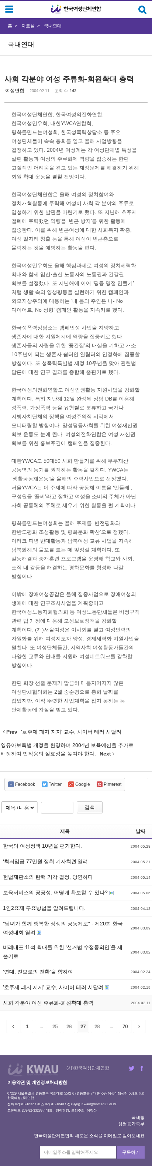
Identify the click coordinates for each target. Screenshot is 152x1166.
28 (97, 1026)
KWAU (33, 1069)
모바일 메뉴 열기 (9, 9)
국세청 (138, 1117)
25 (55, 1026)
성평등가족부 (131, 1123)
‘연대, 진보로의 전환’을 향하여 (38, 972)
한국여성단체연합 (76, 9)
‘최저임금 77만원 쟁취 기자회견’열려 (45, 861)
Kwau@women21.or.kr (99, 1104)
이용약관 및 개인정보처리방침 (37, 1082)
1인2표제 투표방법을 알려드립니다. (44, 908)
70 (125, 1026)
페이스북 (142, 1068)
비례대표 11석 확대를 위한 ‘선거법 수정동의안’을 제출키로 (62, 951)
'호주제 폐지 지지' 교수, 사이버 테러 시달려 (54, 987)
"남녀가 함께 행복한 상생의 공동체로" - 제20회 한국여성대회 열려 (63, 928)
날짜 (140, 831)
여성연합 (14, 90)
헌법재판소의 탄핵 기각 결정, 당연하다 (48, 877)
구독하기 (131, 1152)
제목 (65, 831)
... (41, 1026)
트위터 (131, 1068)
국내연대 (53, 26)
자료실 (28, 26)
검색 (89, 807)
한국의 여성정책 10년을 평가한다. (42, 846)
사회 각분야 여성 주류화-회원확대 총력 (69, 79)
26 (69, 1026)
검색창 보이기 (142, 10)
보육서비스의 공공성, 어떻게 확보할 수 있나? (56, 892)
